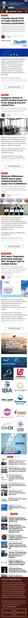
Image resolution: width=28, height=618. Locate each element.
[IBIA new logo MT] (7, 392)
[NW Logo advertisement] (7, 419)
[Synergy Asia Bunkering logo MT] (20, 419)
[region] (14, 597)
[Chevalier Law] (7, 379)
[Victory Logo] (20, 392)
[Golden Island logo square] (20, 432)
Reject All (14, 614)
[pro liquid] (7, 405)
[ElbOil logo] (7, 432)
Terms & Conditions (11, 606)
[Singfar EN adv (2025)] (14, 367)
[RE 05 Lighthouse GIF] (14, 353)
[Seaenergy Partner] (20, 405)
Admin (8, 37)
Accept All (14, 610)
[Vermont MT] (20, 379)
